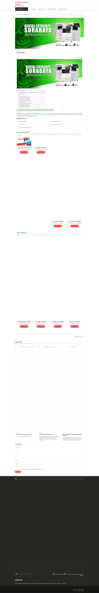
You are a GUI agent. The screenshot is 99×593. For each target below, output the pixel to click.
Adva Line (27, 54)
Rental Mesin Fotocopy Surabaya (21, 3)
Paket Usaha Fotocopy (61, 9)
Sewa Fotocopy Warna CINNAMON (25, 101)
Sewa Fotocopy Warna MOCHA (24, 99)
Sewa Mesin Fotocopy (47, 113)
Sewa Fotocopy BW (41, 9)
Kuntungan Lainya (22, 93)
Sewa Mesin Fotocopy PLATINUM (25, 103)
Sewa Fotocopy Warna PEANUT (24, 98)
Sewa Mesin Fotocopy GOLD (24, 104)
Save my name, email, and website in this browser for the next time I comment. (31, 469)
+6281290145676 (58, 574)
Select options (23, 152)
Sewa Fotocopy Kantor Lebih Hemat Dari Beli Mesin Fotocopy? (72, 435)
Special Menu (20, 9)
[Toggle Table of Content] (42, 91)
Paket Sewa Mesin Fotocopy (36, 114)
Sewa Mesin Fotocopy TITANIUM (25, 105)
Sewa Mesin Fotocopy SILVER (25, 107)
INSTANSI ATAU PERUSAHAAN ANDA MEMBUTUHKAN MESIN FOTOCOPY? (31, 92)
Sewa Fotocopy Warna (51, 9)
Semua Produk (33, 9)
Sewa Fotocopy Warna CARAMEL (24, 97)
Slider (18, 50)
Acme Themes (81, 590)
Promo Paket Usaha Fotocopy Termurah (23, 434)
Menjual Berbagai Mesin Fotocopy (45, 434)
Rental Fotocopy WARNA (23, 96)
